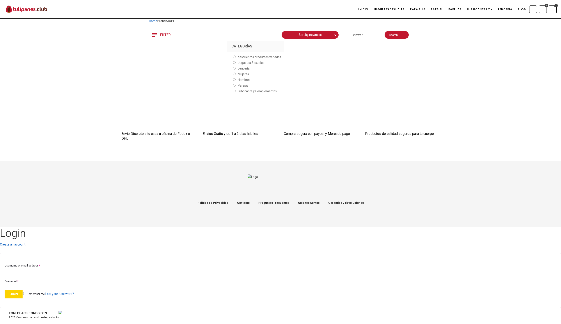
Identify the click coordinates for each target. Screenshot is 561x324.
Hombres (244, 80)
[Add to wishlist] (164, 55)
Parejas (243, 85)
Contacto (243, 202)
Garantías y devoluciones (346, 202)
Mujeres (243, 74)
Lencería (244, 68)
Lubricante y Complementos (257, 91)
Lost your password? (59, 294)
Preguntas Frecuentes (273, 202)
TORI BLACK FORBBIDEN (28, 313)
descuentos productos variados (259, 57)
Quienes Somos (309, 202)
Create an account (12, 244)
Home (153, 21)
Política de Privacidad (212, 202)
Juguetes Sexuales (251, 62)
